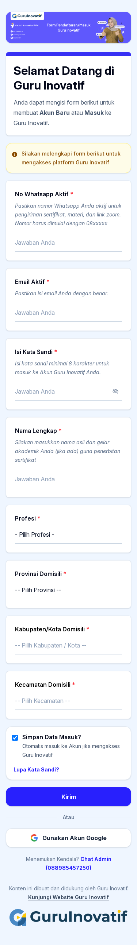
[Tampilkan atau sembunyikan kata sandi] (115, 391)
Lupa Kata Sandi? (36, 769)
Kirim (68, 796)
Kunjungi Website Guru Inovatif (68, 897)
